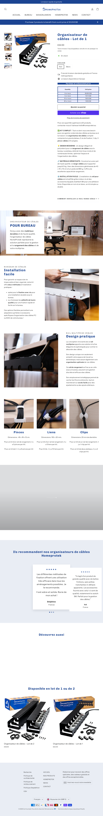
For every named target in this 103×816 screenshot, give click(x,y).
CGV (25, 791)
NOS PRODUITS (49, 776)
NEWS (75, 15)
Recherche (27, 772)
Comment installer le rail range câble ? (77, 199)
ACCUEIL (16, 15)
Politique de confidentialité (29, 777)
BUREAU (28, 15)
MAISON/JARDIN (43, 15)
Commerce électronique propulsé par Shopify (71, 809)
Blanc (68, 67)
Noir (60, 67)
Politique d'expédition (32, 788)
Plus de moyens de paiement (78, 118)
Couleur (61, 63)
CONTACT (86, 15)
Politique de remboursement (30, 783)
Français (37, 799)
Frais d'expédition (73, 48)
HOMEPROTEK (61, 15)
